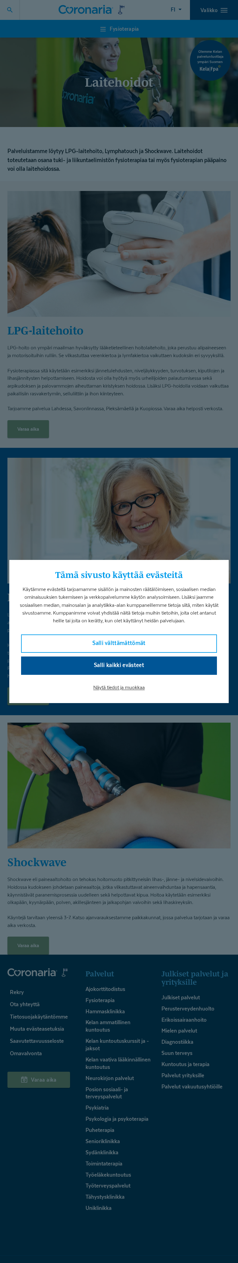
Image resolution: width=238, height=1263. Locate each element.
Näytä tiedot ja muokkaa (119, 687)
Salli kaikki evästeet (119, 665)
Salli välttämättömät (119, 643)
